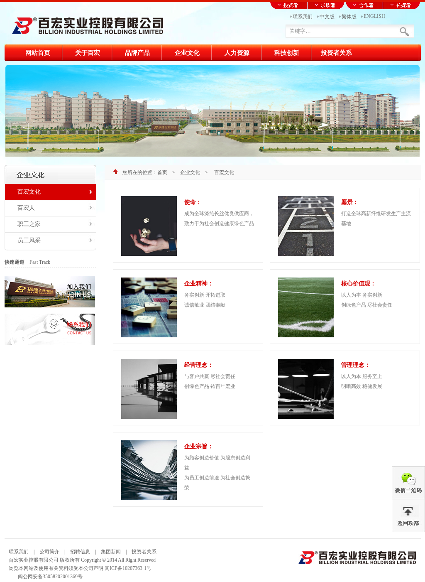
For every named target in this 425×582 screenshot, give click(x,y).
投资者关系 (141, 552)
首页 (162, 172)
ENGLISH (374, 15)
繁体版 (349, 16)
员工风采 (29, 240)
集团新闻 (111, 552)
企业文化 (190, 172)
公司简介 (49, 552)
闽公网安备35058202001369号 (50, 577)
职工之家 (29, 224)
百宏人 (26, 208)
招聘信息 (80, 552)
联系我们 (303, 16)
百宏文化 (29, 192)
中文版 (327, 16)
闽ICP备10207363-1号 (128, 568)
